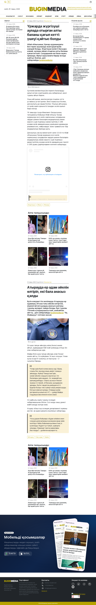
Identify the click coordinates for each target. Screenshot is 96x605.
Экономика (30, 16)
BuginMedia (40, 21)
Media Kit (44, 591)
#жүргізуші (31, 205)
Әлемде (71, 16)
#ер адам (39, 437)
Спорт (63, 16)
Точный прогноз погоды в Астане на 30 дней (79, 7)
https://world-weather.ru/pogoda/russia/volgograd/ (79, 9)
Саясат (20, 16)
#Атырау (31, 437)
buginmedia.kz (45, 60)
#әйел (47, 437)
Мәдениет (48, 16)
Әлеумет (39, 16)
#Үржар (46, 205)
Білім (56, 16)
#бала (39, 205)
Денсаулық (88, 16)
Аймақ (79, 16)
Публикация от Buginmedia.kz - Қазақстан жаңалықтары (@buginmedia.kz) (51, 199)
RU (9, 2)
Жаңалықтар (10, 16)
